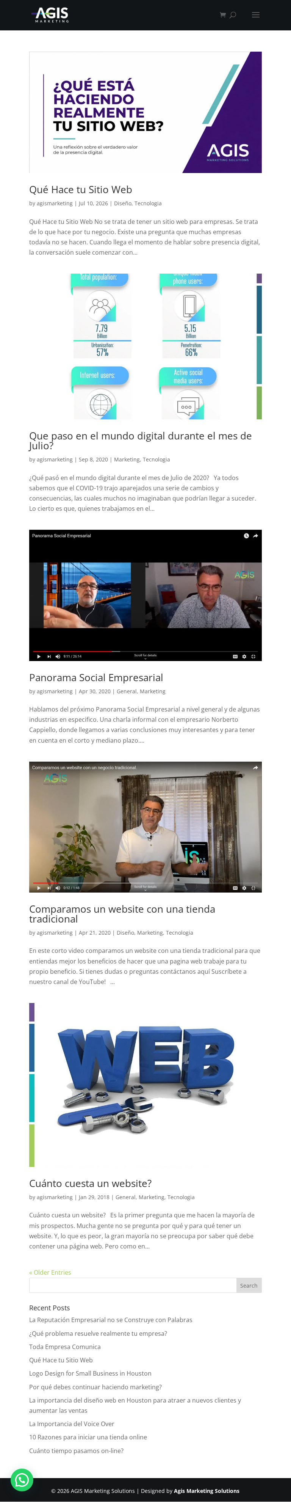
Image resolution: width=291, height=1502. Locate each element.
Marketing (127, 459)
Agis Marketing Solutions (206, 1490)
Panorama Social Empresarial (96, 677)
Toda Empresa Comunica (65, 1347)
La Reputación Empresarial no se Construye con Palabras (110, 1320)
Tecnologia (148, 203)
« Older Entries (50, 1272)
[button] (22, 1480)
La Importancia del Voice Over (71, 1424)
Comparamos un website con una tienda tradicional (122, 914)
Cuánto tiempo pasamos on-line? (76, 1451)
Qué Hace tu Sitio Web (80, 189)
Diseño (122, 203)
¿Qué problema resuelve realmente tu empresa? (98, 1333)
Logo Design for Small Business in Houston (90, 1373)
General (127, 691)
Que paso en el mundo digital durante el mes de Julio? (140, 440)
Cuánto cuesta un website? (90, 1183)
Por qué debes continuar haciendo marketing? (95, 1387)
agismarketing (55, 203)
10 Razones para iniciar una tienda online (88, 1437)
